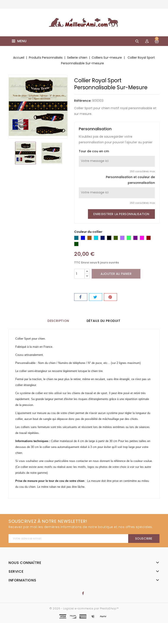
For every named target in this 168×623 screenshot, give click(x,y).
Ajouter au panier (116, 274)
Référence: (82, 100)
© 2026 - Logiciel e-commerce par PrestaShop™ (84, 608)
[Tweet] (95, 297)
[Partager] (80, 297)
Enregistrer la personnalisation (121, 214)
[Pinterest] (110, 297)
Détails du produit (104, 321)
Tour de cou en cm (94, 151)
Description (58, 321)
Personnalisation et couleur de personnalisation (130, 180)
